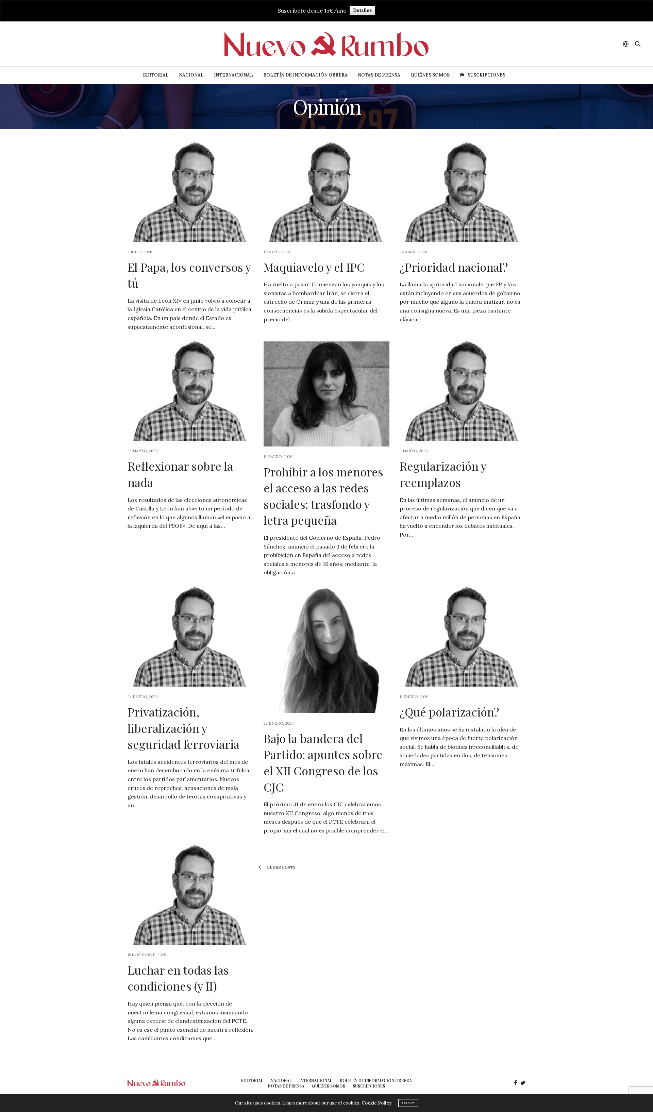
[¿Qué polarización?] (462, 637)
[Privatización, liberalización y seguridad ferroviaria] (190, 637)
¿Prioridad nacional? (454, 267)
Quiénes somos (430, 75)
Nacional (191, 75)
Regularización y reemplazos (443, 474)
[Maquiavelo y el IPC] (326, 192)
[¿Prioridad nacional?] (462, 192)
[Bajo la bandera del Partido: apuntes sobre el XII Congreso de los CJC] (326, 650)
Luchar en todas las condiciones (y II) (178, 978)
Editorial (156, 75)
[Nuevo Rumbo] (326, 44)
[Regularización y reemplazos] (462, 391)
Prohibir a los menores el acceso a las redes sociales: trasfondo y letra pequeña (323, 496)
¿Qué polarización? (449, 712)
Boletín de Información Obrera (305, 75)
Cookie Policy (376, 1103)
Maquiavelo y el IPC (314, 267)
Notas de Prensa (379, 75)
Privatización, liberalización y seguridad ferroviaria (183, 728)
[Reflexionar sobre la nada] (190, 391)
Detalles (362, 10)
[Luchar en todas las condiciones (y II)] (190, 895)
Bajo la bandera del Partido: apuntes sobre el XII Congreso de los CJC (323, 762)
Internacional (233, 75)
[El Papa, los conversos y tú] (190, 192)
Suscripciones (486, 75)
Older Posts (281, 867)
